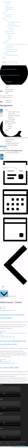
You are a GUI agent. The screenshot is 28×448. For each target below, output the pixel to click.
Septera (19, 447)
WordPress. (25, 447)
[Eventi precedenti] (15, 284)
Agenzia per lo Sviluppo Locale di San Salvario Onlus (13, 445)
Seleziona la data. (12, 296)
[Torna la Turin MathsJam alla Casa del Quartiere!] (14, 335)
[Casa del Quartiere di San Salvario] (8, 69)
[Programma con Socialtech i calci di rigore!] (3, 308)
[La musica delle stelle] (5, 361)
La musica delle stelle (9, 367)
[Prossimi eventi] (3, 286)
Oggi (1, 289)
